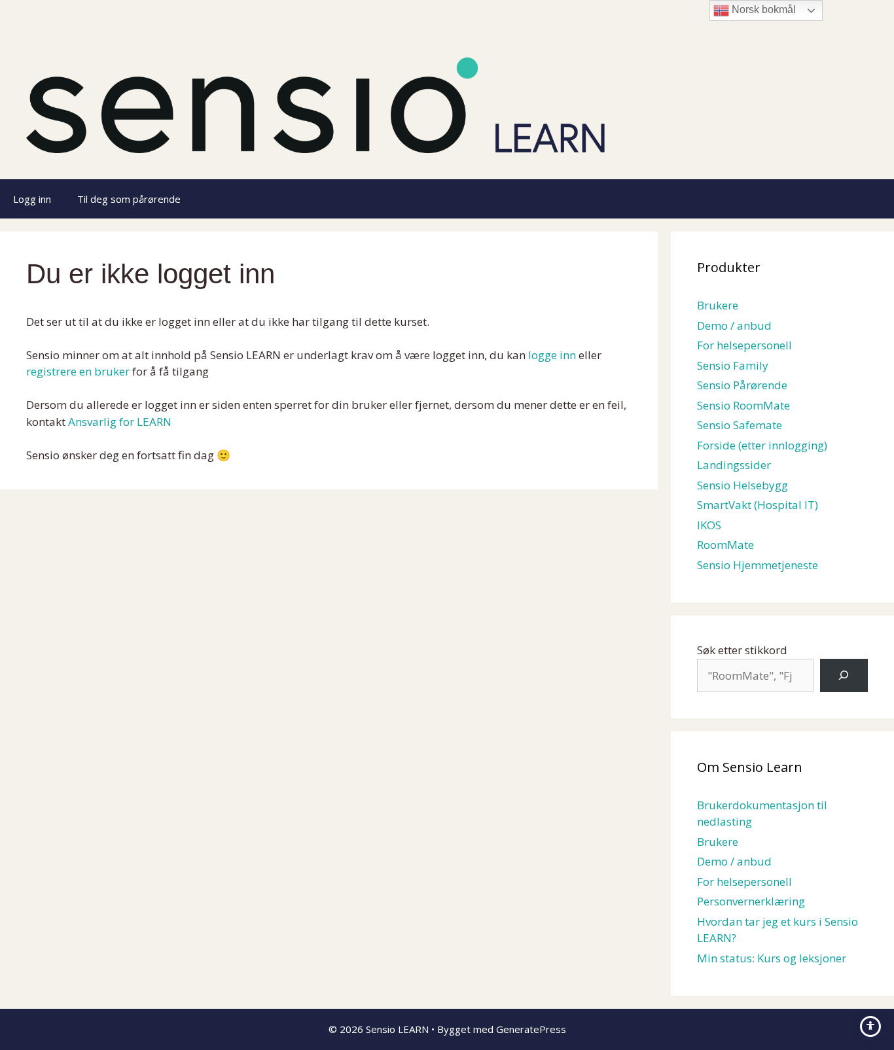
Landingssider (734, 464)
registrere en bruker (78, 371)
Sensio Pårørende (742, 385)
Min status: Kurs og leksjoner (771, 958)
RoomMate (725, 544)
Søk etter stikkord (742, 649)
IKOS (709, 525)
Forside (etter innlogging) (762, 445)
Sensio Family (732, 365)
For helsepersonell (744, 345)
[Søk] (844, 675)
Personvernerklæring (751, 901)
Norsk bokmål (762, 9)
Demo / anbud (734, 325)
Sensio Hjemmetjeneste (757, 564)
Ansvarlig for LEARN (119, 421)
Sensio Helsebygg (742, 485)
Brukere (717, 305)
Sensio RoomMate (743, 405)
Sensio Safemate (739, 424)
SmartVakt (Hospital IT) (757, 504)
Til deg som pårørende (129, 198)
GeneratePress (531, 1029)
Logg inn (32, 198)
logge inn (552, 354)
